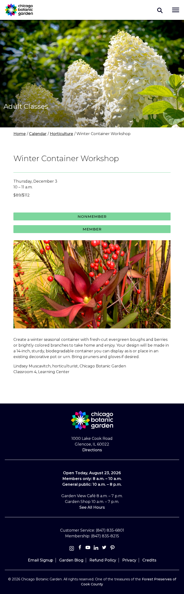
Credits (149, 560)
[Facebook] (80, 548)
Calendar (37, 133)
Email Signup (40, 560)
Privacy (129, 560)
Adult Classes (26, 106)
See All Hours (92, 507)
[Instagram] (71, 548)
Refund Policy (102, 560)
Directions (92, 450)
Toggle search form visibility (160, 10)
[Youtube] (88, 548)
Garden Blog (71, 560)
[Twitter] (105, 548)
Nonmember (92, 216)
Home (19, 133)
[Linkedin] (96, 548)
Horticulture (61, 133)
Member (92, 229)
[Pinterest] (112, 548)
